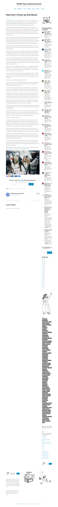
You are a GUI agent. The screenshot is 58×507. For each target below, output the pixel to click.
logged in (11, 208)
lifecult (48, 373)
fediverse (45, 361)
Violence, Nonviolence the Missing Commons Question (48, 134)
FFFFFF (49, 363)
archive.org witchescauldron (46, 443)
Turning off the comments (35, 200)
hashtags (44, 369)
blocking (45, 327)
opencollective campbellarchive (46, 441)
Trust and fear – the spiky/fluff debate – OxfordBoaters (47, 111)
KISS (44, 373)
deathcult (11, 188)
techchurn (48, 413)
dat (43, 342)
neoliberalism (45, 386)
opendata (48, 395)
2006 (42, 287)
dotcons (45, 345)
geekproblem (45, 366)
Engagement (19, 8)
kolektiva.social (44, 436)
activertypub (45, 320)
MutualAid (44, 382)
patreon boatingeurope (45, 456)
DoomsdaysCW (47, 115)
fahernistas (45, 351)
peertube (44, 404)
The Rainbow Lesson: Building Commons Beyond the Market (48, 184)
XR (43, 422)
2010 (42, 282)
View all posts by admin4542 (15, 194)
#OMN (27, 147)
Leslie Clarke (46, 206)
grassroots (45, 367)
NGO (44, 389)
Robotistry (46, 194)
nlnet (44, 391)
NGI (44, 388)
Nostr (43, 447)
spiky (49, 410)
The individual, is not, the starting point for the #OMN (47, 61)
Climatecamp (45, 333)
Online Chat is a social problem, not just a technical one (48, 72)
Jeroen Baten (46, 142)
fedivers (49, 360)
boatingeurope (45, 330)
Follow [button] (50, 463)
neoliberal (45, 385)
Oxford (44, 401)
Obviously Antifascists (48, 172)
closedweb (45, 339)
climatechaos (45, 336)
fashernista (45, 354)
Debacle (45, 80)
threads (49, 416)
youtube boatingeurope (45, 453)
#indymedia (24, 147)
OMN (20, 188)
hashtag (49, 367)
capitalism (44, 332)
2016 (42, 273)
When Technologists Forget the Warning (48, 230)
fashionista (45, 357)
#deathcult (18, 25)
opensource (45, 398)
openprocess (45, 397)
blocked (44, 326)
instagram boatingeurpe (45, 455)
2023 (42, 263)
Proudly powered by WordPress (21, 503)
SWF (44, 413)
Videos (33, 8)
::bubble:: (46, 49)
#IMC (14, 74)
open (44, 395)
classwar (49, 332)
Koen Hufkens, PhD (47, 109)
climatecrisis (45, 338)
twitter (44, 419)
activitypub (45, 321)
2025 (42, 260)
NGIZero (47, 388)
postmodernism (45, 407)
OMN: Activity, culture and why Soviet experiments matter (48, 33)
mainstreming (45, 376)
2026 (42, 258)
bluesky (44, 329)
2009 (42, 284)
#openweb (11, 148)
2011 (42, 281)
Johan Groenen (47, 133)
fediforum (44, 360)
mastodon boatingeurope (45, 452)
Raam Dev (39, 503)
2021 (42, 266)
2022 (42, 264)
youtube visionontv (44, 450)
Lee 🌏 (45, 59)
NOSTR (48, 391)
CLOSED (49, 338)
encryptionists (45, 348)
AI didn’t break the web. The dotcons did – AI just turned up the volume (47, 196)
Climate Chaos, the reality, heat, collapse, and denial (48, 117)
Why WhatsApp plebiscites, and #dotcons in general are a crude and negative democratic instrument (48, 209)
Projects (37, 8)
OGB (44, 394)
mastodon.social (44, 438)
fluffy (44, 364)
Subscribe (31, 184)
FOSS (48, 364)
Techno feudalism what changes (48, 103)
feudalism (44, 363)
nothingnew (45, 392)
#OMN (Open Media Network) (29, 4)
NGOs (48, 389)
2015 (42, 275)
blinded (47, 323)
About (15, 8)
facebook (43, 444)
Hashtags (29, 8)
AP (43, 323)
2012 (42, 279)
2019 (42, 269)
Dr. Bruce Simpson (47, 101)
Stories (24, 8)
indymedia (17, 188)
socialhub (44, 410)
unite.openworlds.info (45, 458)
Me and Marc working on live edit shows (13, 200)
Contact (42, 8)
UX (48, 419)
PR (50, 407)
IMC (14, 188)
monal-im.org (46, 70)
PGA (49, 404)
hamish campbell (47, 31)
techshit (45, 416)
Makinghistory (45, 379)
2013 (42, 278)
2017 (42, 272)
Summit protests (14, 20)
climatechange (45, 335)
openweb (23, 188)
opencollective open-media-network (46, 440)
